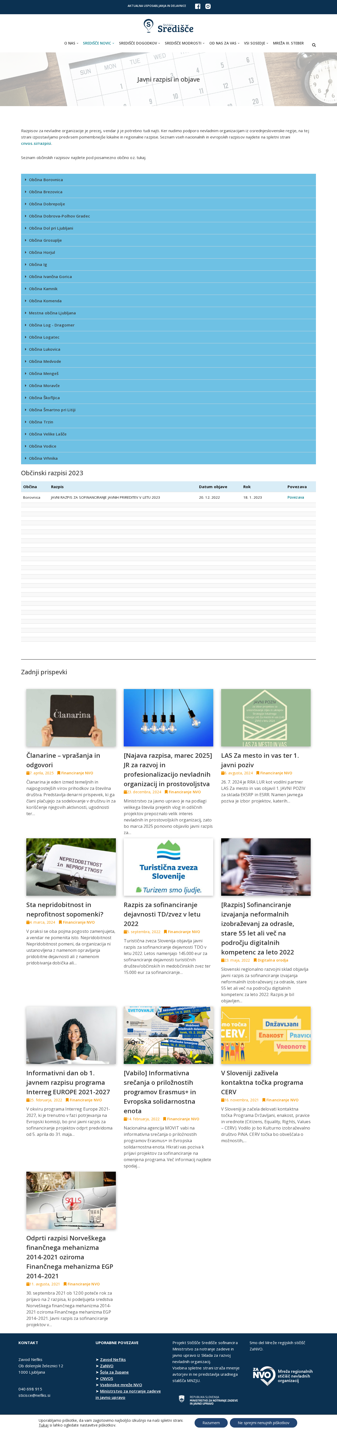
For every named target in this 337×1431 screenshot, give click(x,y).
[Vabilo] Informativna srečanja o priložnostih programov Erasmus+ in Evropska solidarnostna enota (160, 1091)
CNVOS (106, 1378)
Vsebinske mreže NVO (121, 1384)
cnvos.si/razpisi (36, 143)
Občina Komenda (45, 300)
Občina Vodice (42, 446)
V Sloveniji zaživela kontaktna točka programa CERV (262, 1082)
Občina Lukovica (45, 349)
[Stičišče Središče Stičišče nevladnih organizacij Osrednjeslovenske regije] (168, 26)
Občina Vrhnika (43, 458)
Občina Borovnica (46, 179)
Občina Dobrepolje (47, 203)
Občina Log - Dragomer (52, 325)
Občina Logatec (44, 337)
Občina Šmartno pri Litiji (52, 409)
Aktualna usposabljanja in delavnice (157, 6)
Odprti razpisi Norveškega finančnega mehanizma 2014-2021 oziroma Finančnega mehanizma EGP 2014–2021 (69, 1257)
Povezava (296, 497)
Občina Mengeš (43, 373)
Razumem (211, 1422)
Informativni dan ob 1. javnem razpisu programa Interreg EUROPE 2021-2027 (68, 1082)
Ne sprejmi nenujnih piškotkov (263, 1422)
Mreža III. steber (288, 43)
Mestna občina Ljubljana (52, 312)
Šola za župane (114, 1372)
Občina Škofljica (44, 397)
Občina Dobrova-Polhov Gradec (59, 216)
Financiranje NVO (77, 772)
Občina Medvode (45, 361)
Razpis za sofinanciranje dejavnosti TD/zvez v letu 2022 (162, 914)
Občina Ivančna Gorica (50, 276)
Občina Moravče (44, 385)
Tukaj (43, 1425)
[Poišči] (314, 45)
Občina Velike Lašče (48, 434)
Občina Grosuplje (45, 240)
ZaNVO (107, 1365)
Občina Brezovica (46, 191)
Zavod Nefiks (113, 1359)
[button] (77, 43)
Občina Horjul (42, 252)
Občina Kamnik (43, 288)
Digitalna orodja (273, 960)
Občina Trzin (41, 421)
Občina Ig (38, 264)
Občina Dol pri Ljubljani (51, 228)
